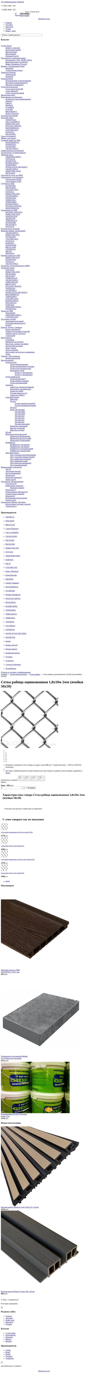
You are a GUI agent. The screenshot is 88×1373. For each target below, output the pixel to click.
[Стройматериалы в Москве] (12, 2)
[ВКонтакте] (28, 778)
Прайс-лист (10, 1320)
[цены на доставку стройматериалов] (16, 672)
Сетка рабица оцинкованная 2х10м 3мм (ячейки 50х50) (17, 832)
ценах (8, 773)
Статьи (8, 29)
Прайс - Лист (11, 31)
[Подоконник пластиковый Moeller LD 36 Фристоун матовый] (41, 1055)
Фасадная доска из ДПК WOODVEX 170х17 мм (10, 971)
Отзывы (9, 1324)
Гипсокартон (11, 1335)
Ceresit (8, 1350)
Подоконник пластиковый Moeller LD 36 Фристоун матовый (14, 1057)
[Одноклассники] (42, 778)
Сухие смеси (10, 1333)
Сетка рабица (35, 674)
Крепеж (9, 1341)
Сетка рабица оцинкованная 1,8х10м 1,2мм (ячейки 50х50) (18, 859)
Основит (9, 1356)
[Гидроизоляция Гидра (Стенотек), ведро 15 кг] (35, 1112)
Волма (8, 1354)
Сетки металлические (18, 674)
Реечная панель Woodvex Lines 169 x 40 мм (17, 1291)
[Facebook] (35, 778)
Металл (8, 1339)
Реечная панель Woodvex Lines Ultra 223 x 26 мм (20, 1207)
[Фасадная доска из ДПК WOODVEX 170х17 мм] (41, 968)
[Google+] (21, 778)
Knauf (8, 1352)
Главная (9, 23)
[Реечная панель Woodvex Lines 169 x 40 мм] (41, 1290)
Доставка (9, 25)
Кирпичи (9, 1337)
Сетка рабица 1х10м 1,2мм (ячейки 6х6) (12, 846)
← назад (6, 881)
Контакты (9, 27)
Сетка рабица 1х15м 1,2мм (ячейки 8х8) (12, 873)
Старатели (10, 1358)
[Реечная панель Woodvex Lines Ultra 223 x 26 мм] (41, 1206)
